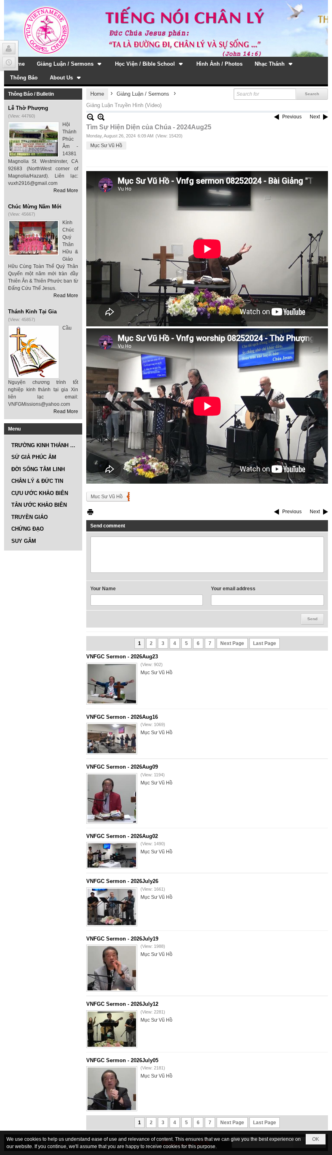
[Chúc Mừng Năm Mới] (33, 238)
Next (315, 117)
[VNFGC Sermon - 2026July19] (111, 968)
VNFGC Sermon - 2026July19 (122, 939)
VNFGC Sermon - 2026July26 (122, 881)
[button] (70, 64)
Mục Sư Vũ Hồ (106, 145)
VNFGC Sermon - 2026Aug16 (122, 717)
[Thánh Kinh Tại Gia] (33, 351)
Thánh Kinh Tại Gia (32, 312)
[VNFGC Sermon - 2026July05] (111, 1088)
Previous (292, 117)
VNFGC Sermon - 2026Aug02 (122, 836)
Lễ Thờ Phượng (28, 108)
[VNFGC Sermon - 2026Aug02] (111, 855)
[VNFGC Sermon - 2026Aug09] (111, 798)
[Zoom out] (101, 117)
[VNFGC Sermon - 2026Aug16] (111, 738)
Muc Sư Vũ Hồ (107, 496)
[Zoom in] (90, 117)
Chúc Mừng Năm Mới (35, 207)
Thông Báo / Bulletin (31, 94)
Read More (65, 190)
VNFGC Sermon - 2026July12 (122, 1004)
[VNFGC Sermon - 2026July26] (111, 907)
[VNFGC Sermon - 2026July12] (111, 1029)
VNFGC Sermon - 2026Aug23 (122, 657)
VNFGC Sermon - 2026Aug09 (122, 767)
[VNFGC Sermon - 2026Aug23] (111, 683)
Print (90, 512)
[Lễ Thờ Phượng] (33, 139)
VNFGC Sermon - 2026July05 (122, 1060)
